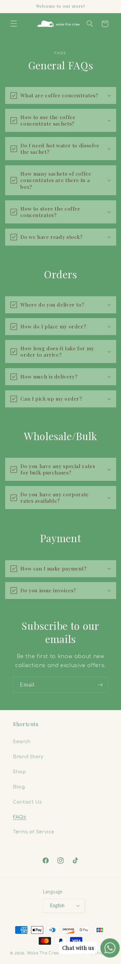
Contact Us (27, 801)
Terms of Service (34, 831)
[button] (13, 23)
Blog (19, 786)
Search (22, 741)
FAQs (19, 817)
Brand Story (28, 756)
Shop (19, 771)
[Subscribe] (100, 684)
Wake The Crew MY (47, 953)
